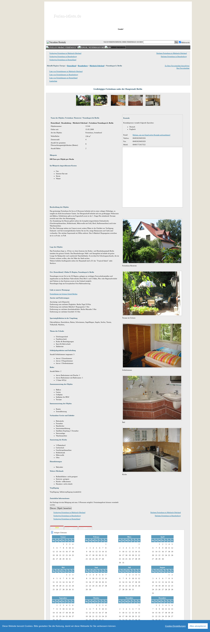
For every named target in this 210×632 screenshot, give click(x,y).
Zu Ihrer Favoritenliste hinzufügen (177, 66)
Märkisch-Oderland (97, 66)
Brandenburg (83, 66)
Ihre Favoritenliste (182, 68)
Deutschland (71, 66)
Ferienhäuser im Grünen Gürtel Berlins (63, 294)
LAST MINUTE (143, 35)
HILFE (182, 35)
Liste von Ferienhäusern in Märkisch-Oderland (66, 71)
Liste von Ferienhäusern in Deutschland (63, 78)
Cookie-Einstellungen (175, 626)
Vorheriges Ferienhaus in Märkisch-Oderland (65, 53)
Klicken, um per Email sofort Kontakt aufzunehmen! (151, 135)
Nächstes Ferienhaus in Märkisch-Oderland (171, 53)
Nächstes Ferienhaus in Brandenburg (174, 56)
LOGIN (163, 35)
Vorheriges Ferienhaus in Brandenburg (63, 56)
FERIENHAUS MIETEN (83, 35)
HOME (56, 35)
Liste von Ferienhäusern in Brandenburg (63, 75)
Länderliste (53, 81)
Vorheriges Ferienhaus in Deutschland (62, 60)
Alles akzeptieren (198, 626)
